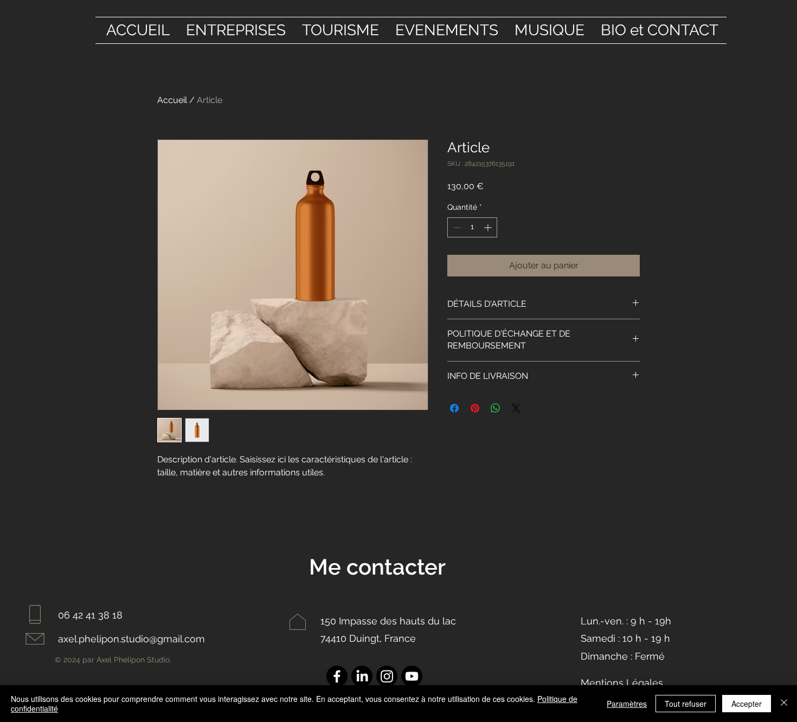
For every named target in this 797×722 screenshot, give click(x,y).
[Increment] (489, 227)
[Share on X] (516, 408)
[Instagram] (386, 676)
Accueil (172, 100)
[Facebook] (337, 676)
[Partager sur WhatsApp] (495, 408)
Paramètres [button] (627, 703)
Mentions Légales (622, 682)
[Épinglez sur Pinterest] (474, 408)
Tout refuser (685, 703)
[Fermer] (783, 703)
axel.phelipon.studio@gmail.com (131, 638)
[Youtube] (411, 676)
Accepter (746, 703)
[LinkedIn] (361, 676)
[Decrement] (455, 227)
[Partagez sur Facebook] (454, 408)
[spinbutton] (472, 227)
